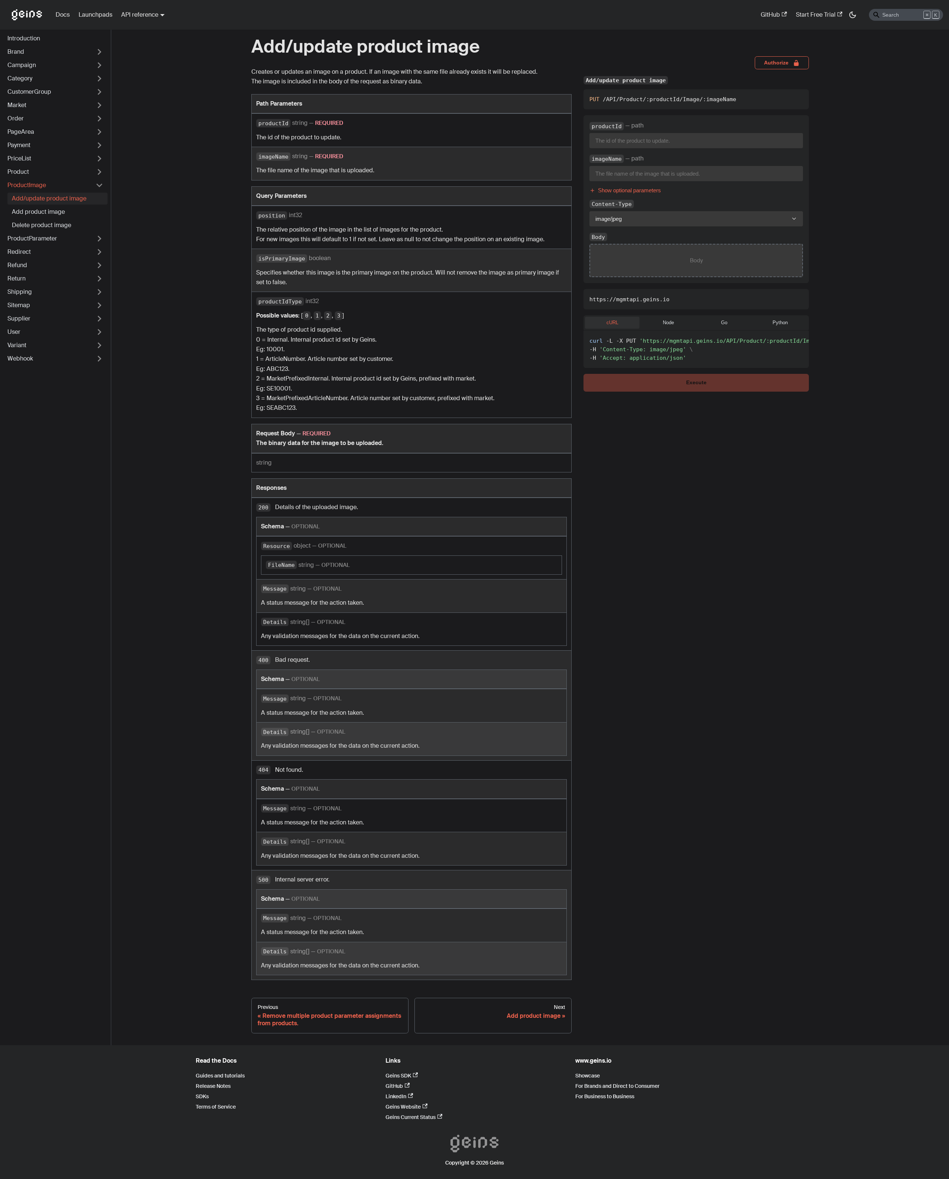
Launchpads (95, 15)
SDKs (202, 1096)
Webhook (20, 358)
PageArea (20, 132)
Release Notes (213, 1086)
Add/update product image (49, 198)
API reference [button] (139, 15)
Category (19, 78)
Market (16, 105)
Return (16, 278)
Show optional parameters (629, 190)
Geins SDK (398, 1075)
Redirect (19, 252)
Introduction (23, 38)
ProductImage (26, 185)
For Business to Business (604, 1096)
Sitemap (18, 305)
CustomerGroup (29, 92)
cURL (612, 322)
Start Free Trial (816, 15)
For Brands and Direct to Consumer (617, 1086)
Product (18, 172)
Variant (16, 345)
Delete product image (41, 225)
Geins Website (403, 1106)
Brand (15, 52)
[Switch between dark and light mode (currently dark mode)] (853, 15)
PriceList (19, 158)
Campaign (21, 65)
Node (668, 322)
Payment (18, 145)
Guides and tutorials (220, 1075)
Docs (63, 15)
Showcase (587, 1075)
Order (15, 118)
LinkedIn (396, 1096)
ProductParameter (32, 238)
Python (780, 322)
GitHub (770, 15)
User (13, 332)
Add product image (38, 212)
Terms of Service (216, 1106)
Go (724, 322)
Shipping (19, 292)
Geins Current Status (411, 1117)
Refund (17, 265)
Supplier (18, 318)
